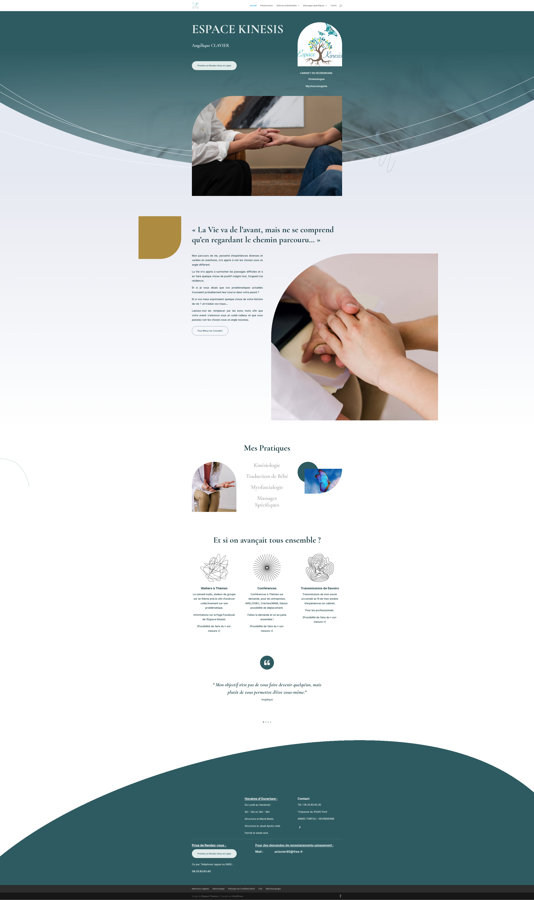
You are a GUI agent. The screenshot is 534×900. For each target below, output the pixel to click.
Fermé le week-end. (256, 832)
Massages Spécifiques (313, 6)
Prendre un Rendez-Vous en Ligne (214, 65)
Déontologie (218, 888)
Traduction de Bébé (267, 476)
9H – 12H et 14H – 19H (257, 811)
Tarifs (334, 6)
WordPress (237, 896)
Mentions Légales (200, 888)
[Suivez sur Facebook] (300, 827)
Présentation (266, 6)
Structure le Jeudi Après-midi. (262, 825)
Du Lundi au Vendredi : (258, 804)
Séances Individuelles (286, 6)
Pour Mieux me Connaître (210, 331)
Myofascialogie (267, 487)
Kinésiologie (267, 465)
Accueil (253, 6)
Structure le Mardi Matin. (259, 818)
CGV (260, 888)
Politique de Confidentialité (241, 888)
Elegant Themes (210, 896)
